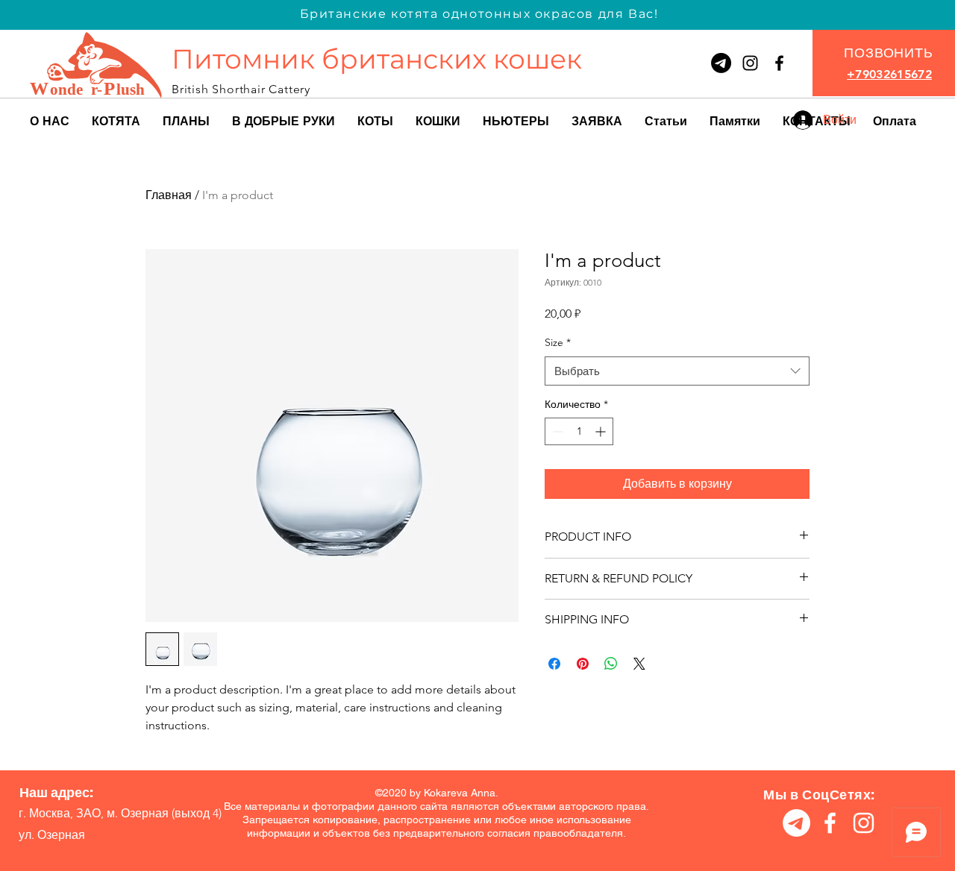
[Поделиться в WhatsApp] (611, 664)
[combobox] (677, 371)
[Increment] (601, 431)
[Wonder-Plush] (750, 63)
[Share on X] (639, 664)
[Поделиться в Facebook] (554, 664)
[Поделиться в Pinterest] (583, 664)
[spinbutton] (579, 431)
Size (558, 342)
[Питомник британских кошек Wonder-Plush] (779, 63)
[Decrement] (556, 431)
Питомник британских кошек (377, 59)
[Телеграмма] (721, 63)
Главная (168, 195)
